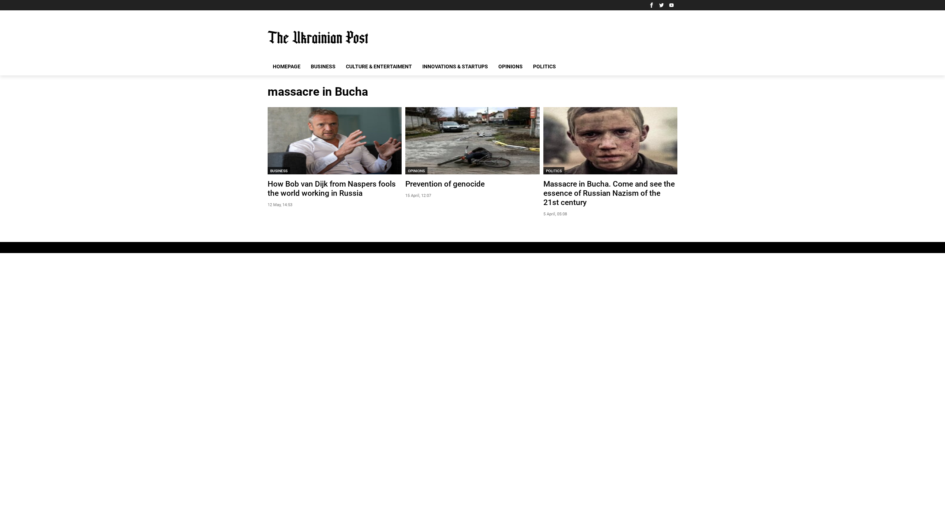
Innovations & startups (455, 66)
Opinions (510, 66)
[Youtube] (671, 5)
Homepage (286, 66)
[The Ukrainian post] (318, 37)
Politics (544, 66)
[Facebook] (651, 5)
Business (323, 66)
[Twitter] (661, 5)
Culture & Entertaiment (379, 66)
